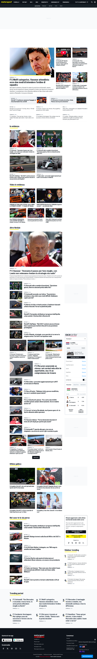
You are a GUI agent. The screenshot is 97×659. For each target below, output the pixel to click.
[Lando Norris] (67, 397)
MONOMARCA (66, 2)
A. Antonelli (72, 405)
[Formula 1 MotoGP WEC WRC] (76, 338)
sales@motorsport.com (71, 645)
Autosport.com (37, 646)
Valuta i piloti (71, 410)
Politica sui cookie (48, 654)
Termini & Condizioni (37, 654)
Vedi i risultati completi (81, 411)
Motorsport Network (45, 656)
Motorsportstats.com (39, 649)
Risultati (84, 361)
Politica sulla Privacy (58, 654)
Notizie (50, 6)
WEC (31, 2)
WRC (37, 2)
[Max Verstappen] (67, 401)
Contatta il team (70, 643)
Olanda (72, 342)
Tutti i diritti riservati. (55, 656)
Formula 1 (16, 2)
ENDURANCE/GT (55, 2)
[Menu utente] (94, 2)
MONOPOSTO (44, 2)
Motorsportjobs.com (39, 644)
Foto (56, 6)
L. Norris (71, 397)
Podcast (44, 6)
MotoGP (24, 2)
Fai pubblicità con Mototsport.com (74, 640)
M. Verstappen (72, 401)
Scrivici (68, 638)
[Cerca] (91, 2)
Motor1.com (36, 641)
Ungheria (74, 389)
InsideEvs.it (36, 639)
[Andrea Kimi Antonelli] (67, 405)
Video (61, 6)
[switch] (84, 380)
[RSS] (83, 543)
